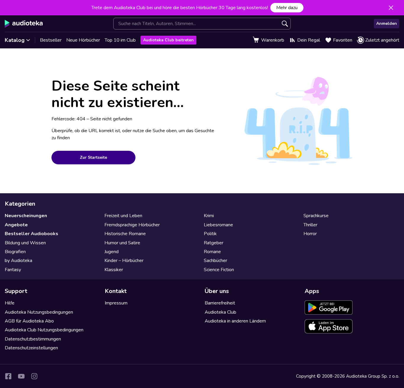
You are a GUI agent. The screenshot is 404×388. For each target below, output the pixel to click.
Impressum (116, 303)
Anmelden (386, 23)
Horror (310, 233)
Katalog (15, 40)
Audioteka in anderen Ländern (235, 321)
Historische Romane (125, 233)
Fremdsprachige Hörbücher (132, 225)
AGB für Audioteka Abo (29, 321)
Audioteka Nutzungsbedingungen (39, 312)
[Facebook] (8, 376)
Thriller (310, 225)
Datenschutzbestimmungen (33, 339)
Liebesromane (218, 225)
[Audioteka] (24, 24)
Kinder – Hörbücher (123, 260)
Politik (210, 233)
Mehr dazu (287, 7)
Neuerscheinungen (26, 215)
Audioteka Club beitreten (168, 40)
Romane (212, 251)
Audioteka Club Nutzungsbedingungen (44, 330)
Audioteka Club (220, 312)
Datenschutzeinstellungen (31, 348)
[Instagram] (34, 376)
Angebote (16, 225)
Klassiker (113, 269)
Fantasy (13, 269)
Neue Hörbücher (83, 40)
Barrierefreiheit (220, 303)
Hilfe (9, 303)
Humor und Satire (122, 243)
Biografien (15, 251)
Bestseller (51, 40)
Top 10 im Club (120, 40)
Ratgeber (213, 243)
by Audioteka (18, 260)
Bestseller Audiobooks (31, 233)
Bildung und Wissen (25, 243)
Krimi (209, 215)
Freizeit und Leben (123, 215)
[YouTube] (21, 376)
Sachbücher (215, 260)
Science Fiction (219, 269)
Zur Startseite (93, 157)
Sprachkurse (316, 215)
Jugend (111, 251)
